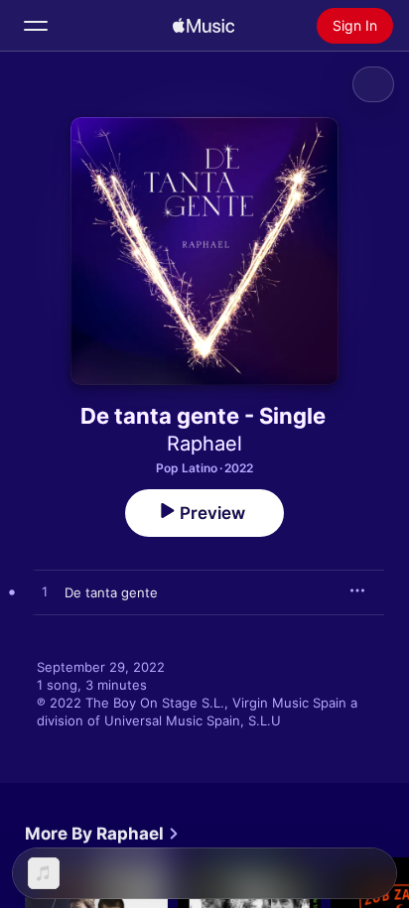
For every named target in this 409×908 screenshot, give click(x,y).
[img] (203, 26)
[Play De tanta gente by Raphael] (45, 592)
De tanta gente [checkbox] (111, 592)
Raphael (204, 443)
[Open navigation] (36, 26)
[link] (102, 833)
